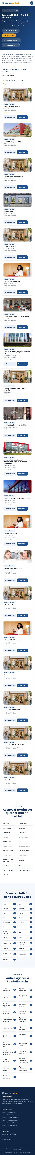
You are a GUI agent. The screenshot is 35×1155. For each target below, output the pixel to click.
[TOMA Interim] (18, 200)
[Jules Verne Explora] (18, 593)
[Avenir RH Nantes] (18, 235)
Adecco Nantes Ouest (12, 282)
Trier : (4, 75)
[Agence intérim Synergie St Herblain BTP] (18, 340)
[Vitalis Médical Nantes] (18, 94)
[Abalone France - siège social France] (18, 486)
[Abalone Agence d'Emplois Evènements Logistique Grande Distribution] (18, 448)
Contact (20, 1149)
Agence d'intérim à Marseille (10, 1120)
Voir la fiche (21, 117)
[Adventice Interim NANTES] (18, 165)
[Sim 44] (18, 663)
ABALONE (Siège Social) (12, 142)
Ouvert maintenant (10, 80)
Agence (12, 3)
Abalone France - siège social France (17, 498)
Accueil (4, 26)
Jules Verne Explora (11, 605)
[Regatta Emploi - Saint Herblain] (18, 413)
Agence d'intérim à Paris (9, 1112)
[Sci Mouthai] (18, 768)
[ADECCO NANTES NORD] (18, 698)
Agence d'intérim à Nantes (9, 1125)
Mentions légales (4, 1148)
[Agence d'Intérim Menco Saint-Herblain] (18, 376)
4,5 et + (7, 84)
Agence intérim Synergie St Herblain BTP (17, 352)
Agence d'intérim (12, 26)
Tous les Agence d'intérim (9, 1134)
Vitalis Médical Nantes (12, 107)
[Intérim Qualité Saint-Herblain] (18, 733)
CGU (11, 1148)
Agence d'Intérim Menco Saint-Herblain (15, 389)
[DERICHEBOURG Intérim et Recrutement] (18, 556)
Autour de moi (9, 35)
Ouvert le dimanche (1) (12, 40)
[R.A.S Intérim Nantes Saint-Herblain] (18, 304)
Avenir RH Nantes (10, 247)
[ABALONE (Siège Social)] (18, 130)
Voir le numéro (10, 117)
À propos (15, 1149)
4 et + (22, 80)
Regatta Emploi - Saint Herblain (15, 425)
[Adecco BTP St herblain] (18, 628)
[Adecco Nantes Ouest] (18, 269)
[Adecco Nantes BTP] (18, 521)
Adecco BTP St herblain (12, 640)
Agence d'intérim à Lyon (9, 1115)
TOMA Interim (9, 212)
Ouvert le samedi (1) (12, 45)
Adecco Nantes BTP (11, 533)
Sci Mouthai (8, 780)
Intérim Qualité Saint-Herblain (15, 745)
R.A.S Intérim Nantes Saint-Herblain (17, 317)
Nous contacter (6, 1139)
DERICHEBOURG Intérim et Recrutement (13, 569)
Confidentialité (17, 1148)
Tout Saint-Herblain (12, 30)
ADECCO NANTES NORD (12, 710)
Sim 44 (6, 675)
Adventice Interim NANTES (13, 177)
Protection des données (28, 1148)
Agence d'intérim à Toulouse (10, 1117)
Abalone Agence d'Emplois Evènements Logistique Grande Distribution (15, 461)
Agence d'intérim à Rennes (9, 1123)
